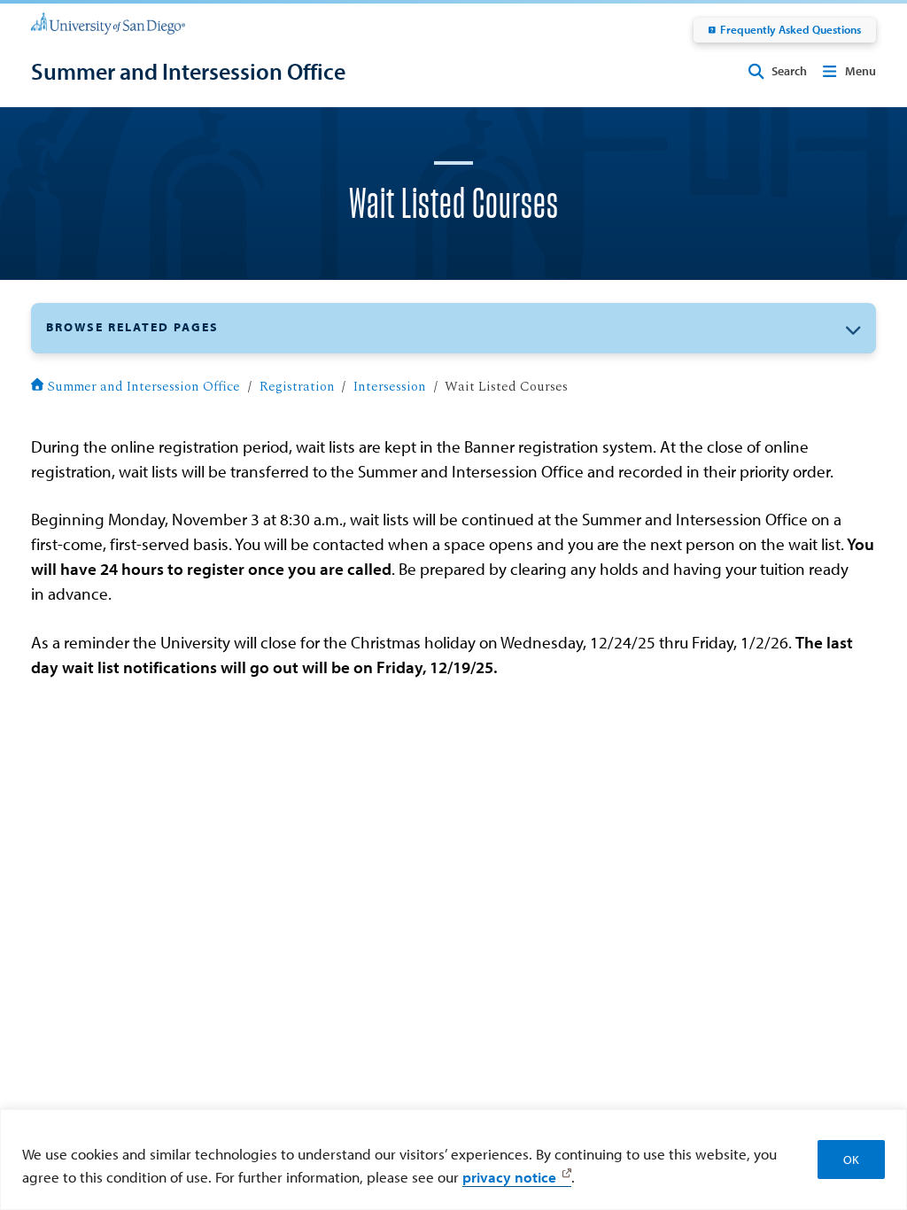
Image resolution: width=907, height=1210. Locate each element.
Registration (297, 386)
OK (851, 1159)
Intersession (389, 386)
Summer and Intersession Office (143, 386)
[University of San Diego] (108, 22)
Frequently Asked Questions (790, 29)
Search (789, 71)
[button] (453, 328)
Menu (860, 71)
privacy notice (509, 1176)
